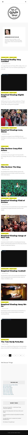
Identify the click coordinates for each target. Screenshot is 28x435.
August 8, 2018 (6, 204)
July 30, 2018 (5, 239)
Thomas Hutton (7, 394)
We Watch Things (13, 57)
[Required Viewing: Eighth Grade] (14, 82)
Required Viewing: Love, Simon (12, 131)
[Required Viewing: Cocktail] (14, 258)
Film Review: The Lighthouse (8, 421)
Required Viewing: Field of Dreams (13, 201)
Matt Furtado (6, 391)
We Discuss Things (4, 57)
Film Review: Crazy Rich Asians (11, 149)
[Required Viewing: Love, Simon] (14, 117)
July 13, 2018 (5, 344)
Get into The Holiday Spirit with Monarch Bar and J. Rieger (13, 411)
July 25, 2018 (5, 273)
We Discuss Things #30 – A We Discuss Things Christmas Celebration (12, 408)
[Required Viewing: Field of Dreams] (14, 188)
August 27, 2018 (6, 99)
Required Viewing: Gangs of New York (13, 236)
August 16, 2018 (6, 134)
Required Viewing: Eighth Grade (12, 96)
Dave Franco (6, 389)
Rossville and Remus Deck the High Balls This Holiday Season (13, 415)
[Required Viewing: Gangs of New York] (14, 223)
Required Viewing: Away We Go (13, 305)
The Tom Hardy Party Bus (12, 342)
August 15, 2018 (6, 152)
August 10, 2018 (6, 169)
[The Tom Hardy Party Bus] (14, 328)
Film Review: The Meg (11, 167)
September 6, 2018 (6, 63)
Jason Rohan (6, 390)
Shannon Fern (6, 393)
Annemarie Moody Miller (9, 385)
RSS (16, 385)
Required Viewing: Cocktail (13, 271)
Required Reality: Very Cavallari (11, 60)
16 (20, 355)
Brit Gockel (5, 386)
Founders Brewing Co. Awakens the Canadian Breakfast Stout (12, 419)
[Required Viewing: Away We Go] (14, 292)
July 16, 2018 (5, 308)
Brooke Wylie (6, 387)
